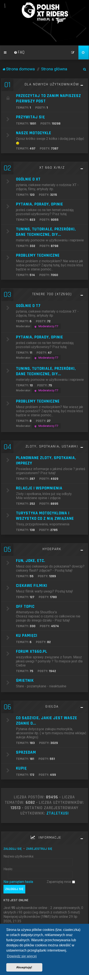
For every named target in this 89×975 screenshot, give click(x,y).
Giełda (52, 706)
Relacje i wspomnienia (39, 488)
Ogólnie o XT (28, 179)
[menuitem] (19, 52)
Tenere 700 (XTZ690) (52, 294)
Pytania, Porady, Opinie (39, 204)
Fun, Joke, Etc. (30, 560)
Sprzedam (26, 752)
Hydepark (52, 549)
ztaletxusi (57, 813)
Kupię (21, 768)
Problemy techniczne (38, 255)
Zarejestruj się (39, 849)
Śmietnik (25, 680)
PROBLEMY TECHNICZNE (38, 401)
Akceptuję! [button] (24, 967)
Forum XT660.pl (31, 651)
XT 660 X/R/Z (52, 167)
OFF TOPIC (25, 606)
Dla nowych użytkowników (52, 84)
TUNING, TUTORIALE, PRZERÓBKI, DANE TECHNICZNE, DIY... (46, 232)
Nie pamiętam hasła (18, 882)
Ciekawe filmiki (31, 585)
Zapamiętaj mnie (59, 882)
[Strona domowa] (44, 13)
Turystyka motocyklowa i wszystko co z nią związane (45, 516)
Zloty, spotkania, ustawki (51, 446)
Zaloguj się (12, 849)
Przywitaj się (30, 117)
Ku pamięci (26, 635)
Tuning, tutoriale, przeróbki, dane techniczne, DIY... (46, 371)
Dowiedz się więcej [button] (22, 956)
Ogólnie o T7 (28, 306)
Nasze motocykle (33, 133)
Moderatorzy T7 (48, 326)
